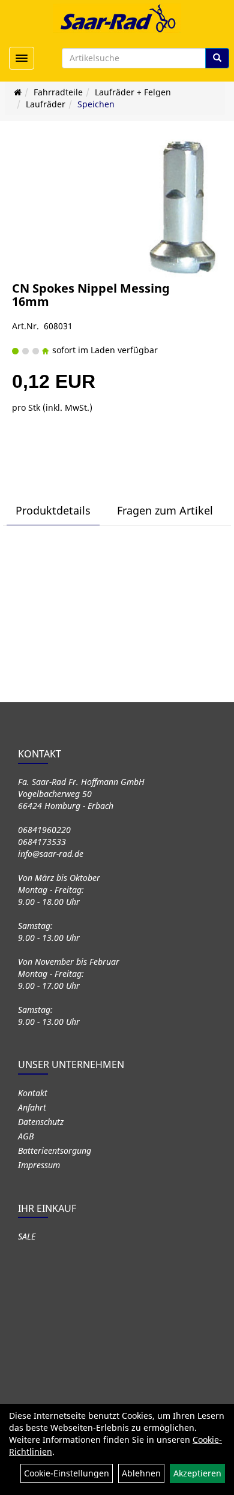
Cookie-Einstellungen (66, 1473)
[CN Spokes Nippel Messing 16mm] (183, 205)
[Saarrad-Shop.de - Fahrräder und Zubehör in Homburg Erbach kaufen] (117, 18)
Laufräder (45, 104)
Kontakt (32, 1093)
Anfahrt (32, 1107)
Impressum (39, 1165)
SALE (26, 1236)
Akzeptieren (197, 1473)
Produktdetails (53, 510)
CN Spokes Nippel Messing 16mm (91, 294)
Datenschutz (41, 1121)
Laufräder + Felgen (133, 92)
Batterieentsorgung (54, 1150)
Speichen (96, 104)
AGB (26, 1136)
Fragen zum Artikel (165, 510)
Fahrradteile (58, 92)
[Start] (18, 92)
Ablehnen (141, 1473)
